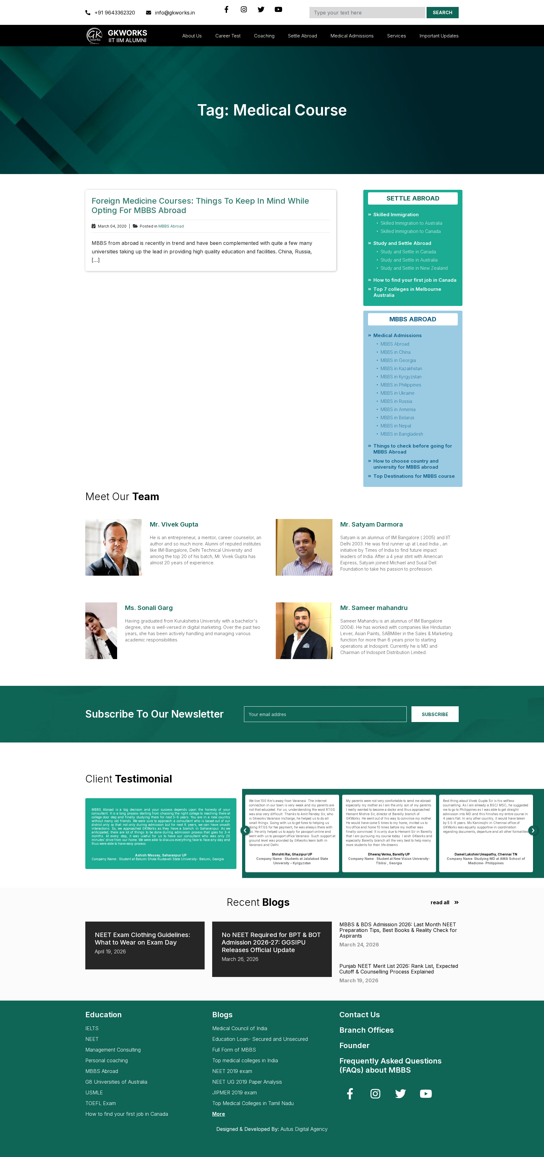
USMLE (94, 1093)
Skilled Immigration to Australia (411, 223)
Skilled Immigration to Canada (411, 231)
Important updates (439, 36)
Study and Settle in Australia (409, 259)
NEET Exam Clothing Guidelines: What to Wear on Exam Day (142, 938)
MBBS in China (396, 352)
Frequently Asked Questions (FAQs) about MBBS (390, 1065)
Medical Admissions (352, 36)
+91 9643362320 (115, 12)
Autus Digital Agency (304, 1129)
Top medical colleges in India (245, 1061)
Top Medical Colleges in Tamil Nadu (253, 1103)
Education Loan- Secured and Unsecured (260, 1039)
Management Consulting (113, 1050)
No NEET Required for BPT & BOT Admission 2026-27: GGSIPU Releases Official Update (271, 942)
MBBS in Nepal (396, 425)
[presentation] (245, 830)
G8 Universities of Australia (116, 1082)
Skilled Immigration (396, 214)
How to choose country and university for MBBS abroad (406, 464)
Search (442, 12)
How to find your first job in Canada (414, 280)
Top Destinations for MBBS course (414, 476)
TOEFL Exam (100, 1103)
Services (396, 36)
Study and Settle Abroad (402, 243)
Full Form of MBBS (234, 1050)
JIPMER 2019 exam (234, 1093)
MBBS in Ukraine (398, 393)
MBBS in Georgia (398, 360)
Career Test (228, 36)
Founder (354, 1045)
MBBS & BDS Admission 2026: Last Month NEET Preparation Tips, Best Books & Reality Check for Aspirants (398, 930)
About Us (192, 36)
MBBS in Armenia (398, 409)
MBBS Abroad (171, 226)
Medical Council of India (239, 1028)
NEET (92, 1039)
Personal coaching (106, 1061)
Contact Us (359, 1014)
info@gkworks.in (174, 12)
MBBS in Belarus (397, 417)
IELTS (92, 1028)
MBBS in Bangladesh (402, 434)
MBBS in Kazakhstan (401, 368)
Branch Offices (366, 1030)
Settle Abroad (302, 36)
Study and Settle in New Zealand (414, 268)
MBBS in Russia (396, 401)
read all (440, 902)
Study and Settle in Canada (408, 251)
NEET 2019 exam (232, 1071)
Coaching (264, 36)
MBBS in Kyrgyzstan (401, 376)
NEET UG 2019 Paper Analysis (247, 1082)
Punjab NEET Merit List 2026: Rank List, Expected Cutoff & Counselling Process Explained (398, 969)
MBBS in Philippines (401, 384)
